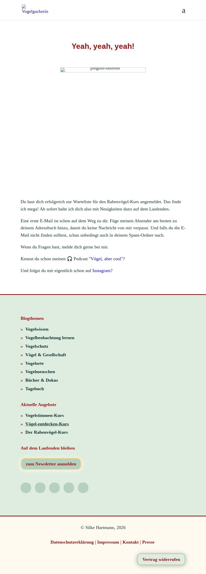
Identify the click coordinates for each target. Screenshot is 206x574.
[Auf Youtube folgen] (54, 487)
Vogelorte (34, 363)
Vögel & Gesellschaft (45, 354)
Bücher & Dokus (41, 380)
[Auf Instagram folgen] (26, 487)
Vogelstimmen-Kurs (44, 415)
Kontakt (131, 542)
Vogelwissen (36, 329)
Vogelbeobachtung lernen (49, 337)
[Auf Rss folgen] (69, 487)
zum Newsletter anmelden (51, 463)
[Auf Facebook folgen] (83, 487)
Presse (149, 542)
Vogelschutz (36, 346)
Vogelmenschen (40, 371)
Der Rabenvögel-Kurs (46, 432)
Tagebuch (34, 388)
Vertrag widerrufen (161, 559)
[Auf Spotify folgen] (40, 487)
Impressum (108, 542)
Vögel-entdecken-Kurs (47, 423)
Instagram (101, 270)
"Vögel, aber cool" (106, 258)
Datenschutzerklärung (72, 542)
